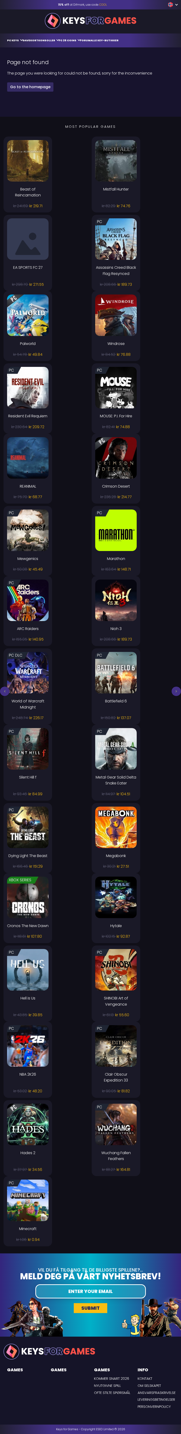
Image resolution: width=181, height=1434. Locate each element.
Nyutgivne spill (107, 1385)
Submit (90, 1308)
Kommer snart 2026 (111, 1378)
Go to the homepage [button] (30, 87)
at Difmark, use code (82, 5)
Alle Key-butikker (104, 40)
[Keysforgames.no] (90, 21)
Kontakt (145, 1378)
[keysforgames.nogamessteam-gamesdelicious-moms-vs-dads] (171, 4)
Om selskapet (149, 1385)
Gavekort (30, 40)
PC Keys (13, 40)
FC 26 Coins (68, 40)
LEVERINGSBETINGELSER (156, 1399)
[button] (4, 691)
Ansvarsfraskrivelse (157, 1392)
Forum (85, 40)
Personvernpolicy (154, 1406)
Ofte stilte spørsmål (112, 1392)
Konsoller (47, 40)
